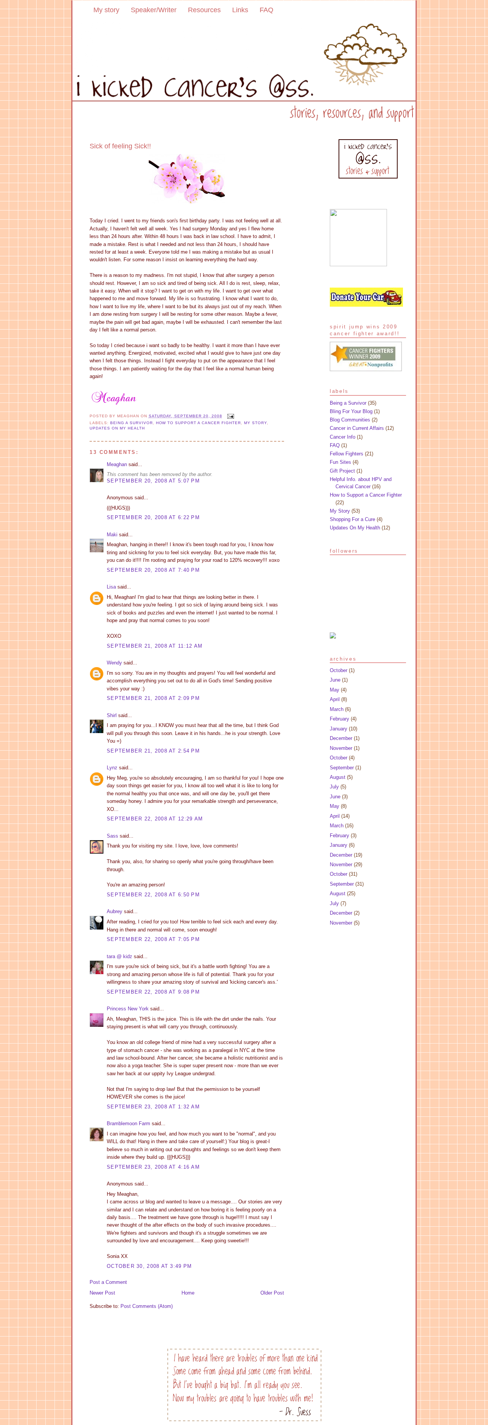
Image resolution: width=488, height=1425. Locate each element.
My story (106, 10)
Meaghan (117, 464)
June (335, 680)
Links (240, 10)
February (339, 719)
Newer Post (102, 1293)
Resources (204, 10)
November (341, 748)
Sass (112, 836)
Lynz (112, 767)
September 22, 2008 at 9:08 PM (153, 992)
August (337, 777)
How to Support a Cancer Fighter (198, 423)
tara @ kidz (119, 956)
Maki (112, 534)
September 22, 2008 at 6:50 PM (153, 894)
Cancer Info (342, 437)
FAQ (266, 10)
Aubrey (114, 911)
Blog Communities (350, 420)
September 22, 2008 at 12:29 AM (155, 819)
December (341, 738)
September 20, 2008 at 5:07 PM (153, 481)
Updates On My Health (117, 428)
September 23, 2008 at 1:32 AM (153, 1107)
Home (187, 1293)
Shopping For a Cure (352, 519)
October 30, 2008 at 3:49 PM (149, 1266)
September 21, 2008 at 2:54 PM (153, 751)
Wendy (114, 663)
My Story (255, 423)
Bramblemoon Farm (128, 1123)
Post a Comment (108, 1282)
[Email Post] (230, 416)
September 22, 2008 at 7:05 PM (153, 939)
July (334, 787)
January (338, 729)
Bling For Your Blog (351, 411)
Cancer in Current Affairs (357, 428)
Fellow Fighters (346, 454)
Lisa (111, 587)
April (335, 699)
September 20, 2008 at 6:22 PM (153, 517)
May (334, 690)
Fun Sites (340, 462)
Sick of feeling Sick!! (120, 146)
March (337, 709)
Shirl (112, 715)
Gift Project (342, 471)
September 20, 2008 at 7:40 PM (153, 570)
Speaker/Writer (154, 10)
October (338, 670)
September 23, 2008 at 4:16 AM (153, 1167)
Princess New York (128, 1009)
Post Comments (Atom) (146, 1306)
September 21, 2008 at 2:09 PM (153, 698)
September (342, 767)
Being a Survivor (131, 423)
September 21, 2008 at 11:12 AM (154, 646)
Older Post (272, 1293)
